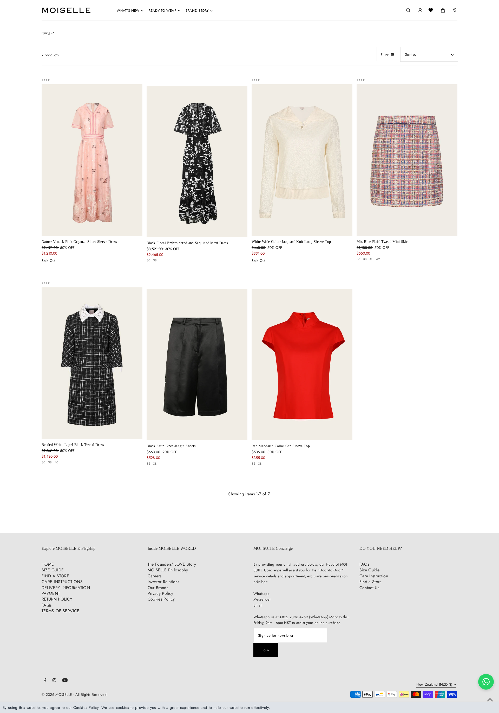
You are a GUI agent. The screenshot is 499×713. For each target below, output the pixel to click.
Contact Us (369, 588)
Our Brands (158, 588)
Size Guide (369, 570)
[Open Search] (408, 10)
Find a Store (370, 582)
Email (257, 605)
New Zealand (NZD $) (434, 685)
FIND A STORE (55, 576)
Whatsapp (261, 593)
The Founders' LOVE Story (172, 564)
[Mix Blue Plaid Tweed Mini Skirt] (407, 160)
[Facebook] (45, 681)
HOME (48, 564)
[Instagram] (54, 681)
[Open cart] (443, 9)
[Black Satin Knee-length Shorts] (197, 364)
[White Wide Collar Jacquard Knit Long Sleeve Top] (302, 160)
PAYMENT (51, 593)
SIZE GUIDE (53, 570)
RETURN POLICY (57, 599)
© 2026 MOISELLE (57, 694)
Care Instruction (373, 576)
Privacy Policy (160, 593)
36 (148, 260)
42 (378, 259)
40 (371, 259)
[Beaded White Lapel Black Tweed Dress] (92, 363)
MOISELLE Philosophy (168, 570)
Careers (154, 576)
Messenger (262, 599)
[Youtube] (65, 681)
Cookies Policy (161, 599)
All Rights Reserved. (91, 694)
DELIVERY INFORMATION (66, 588)
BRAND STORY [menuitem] (197, 10)
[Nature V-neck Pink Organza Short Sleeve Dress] (92, 160)
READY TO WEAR (162, 10)
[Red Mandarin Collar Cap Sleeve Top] (302, 364)
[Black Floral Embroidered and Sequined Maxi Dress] (197, 161)
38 (155, 260)
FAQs (46, 605)
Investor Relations (163, 582)
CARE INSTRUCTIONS (62, 582)
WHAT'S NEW (128, 10)
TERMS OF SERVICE (61, 611)
